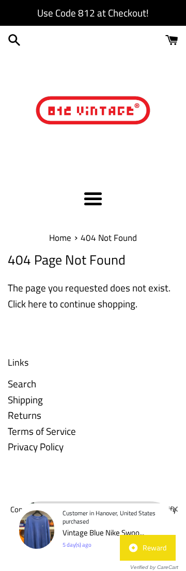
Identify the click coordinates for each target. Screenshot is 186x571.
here (37, 303)
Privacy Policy (36, 446)
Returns (24, 414)
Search (22, 383)
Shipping (25, 399)
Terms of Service (42, 430)
